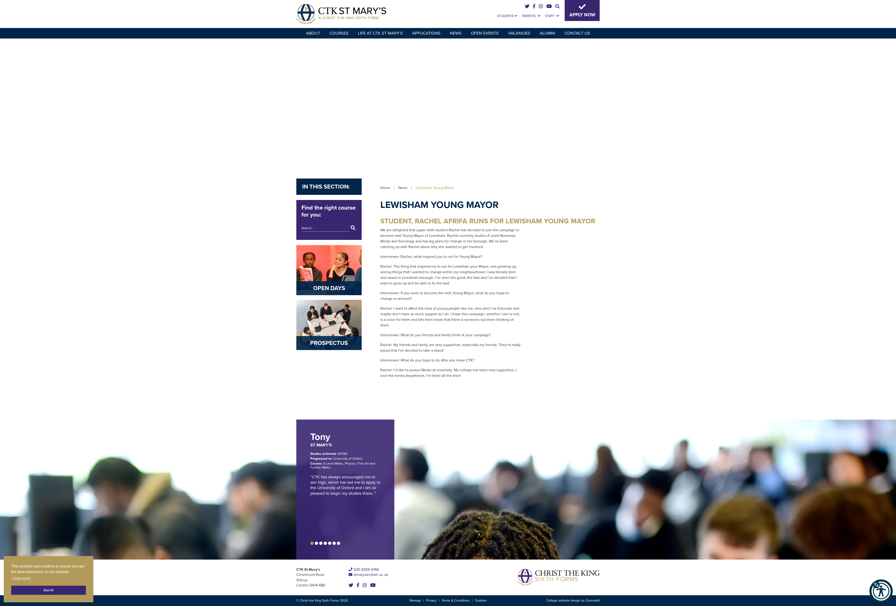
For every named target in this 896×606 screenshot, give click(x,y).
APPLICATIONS (426, 33)
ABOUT (313, 33)
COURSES (339, 33)
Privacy (431, 600)
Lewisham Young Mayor (435, 188)
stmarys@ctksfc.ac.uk (371, 574)
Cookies (481, 600)
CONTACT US (577, 33)
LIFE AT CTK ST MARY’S (380, 33)
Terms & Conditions (456, 600)
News (402, 188)
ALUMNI (547, 33)
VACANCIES (519, 33)
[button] (881, 591)
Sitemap (415, 600)
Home (385, 188)
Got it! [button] (49, 590)
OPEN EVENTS (485, 33)
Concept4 (593, 600)
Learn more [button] (21, 578)
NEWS (456, 33)
